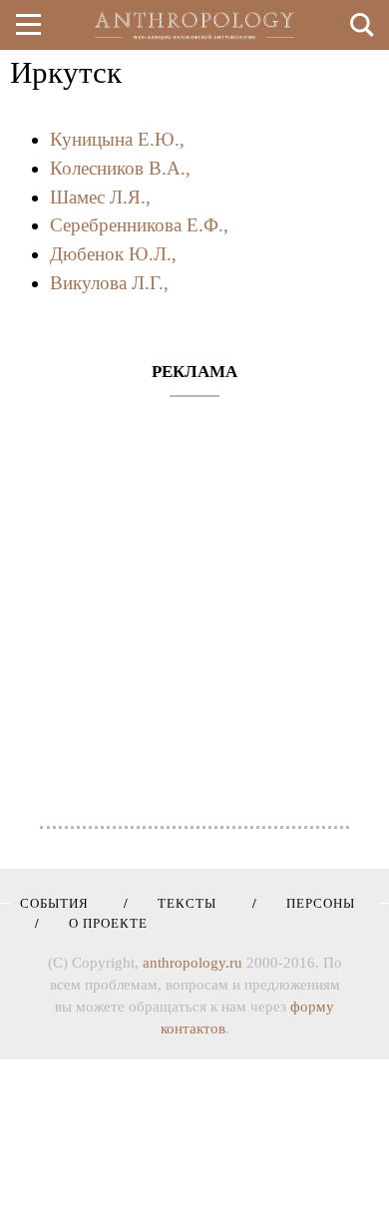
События (54, 903)
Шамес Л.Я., (100, 197)
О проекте (101, 923)
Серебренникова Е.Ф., (139, 224)
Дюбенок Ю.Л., (113, 253)
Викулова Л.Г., (109, 282)
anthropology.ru (192, 963)
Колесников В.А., (120, 168)
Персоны (313, 903)
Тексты (180, 903)
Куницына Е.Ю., (117, 139)
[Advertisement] (194, 601)
